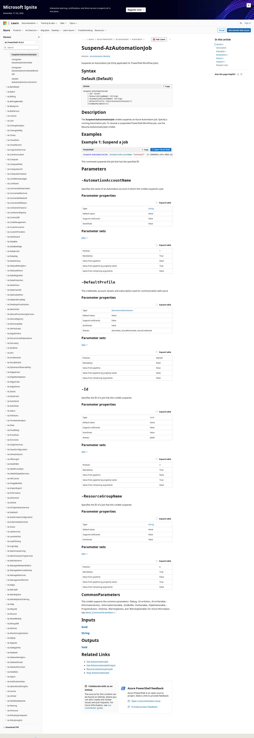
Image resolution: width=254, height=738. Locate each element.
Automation (137, 39)
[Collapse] (39, 37)
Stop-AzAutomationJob (98, 672)
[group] (127, 155)
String (151, 208)
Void (84, 647)
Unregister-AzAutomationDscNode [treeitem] (22, 61)
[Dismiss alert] (249, 5)
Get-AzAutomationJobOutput (101, 665)
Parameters (221, 55)
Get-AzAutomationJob (97, 661)
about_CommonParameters (99, 612)
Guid (152, 417)
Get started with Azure (239, 30)
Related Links (222, 65)
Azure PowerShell (104, 39)
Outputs (219, 62)
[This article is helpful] (238, 74)
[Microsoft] (5, 23)
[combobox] (21, 42)
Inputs (219, 58)
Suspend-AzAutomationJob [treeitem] (24, 54)
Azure (91, 39)
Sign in (248, 23)
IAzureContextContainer (122, 310)
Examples (220, 51)
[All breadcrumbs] (83, 39)
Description (221, 47)
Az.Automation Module (100, 56)
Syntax (219, 44)
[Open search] (241, 23)
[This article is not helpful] (241, 74)
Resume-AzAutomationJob (100, 669)
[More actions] (170, 39)
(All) (83, 238)
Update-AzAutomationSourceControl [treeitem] (24, 80)
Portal (221, 30)
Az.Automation (122, 39)
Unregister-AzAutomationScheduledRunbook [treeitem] (25, 70)
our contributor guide (98, 706)
